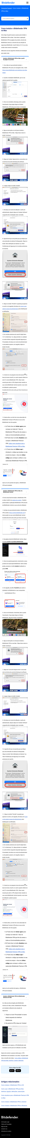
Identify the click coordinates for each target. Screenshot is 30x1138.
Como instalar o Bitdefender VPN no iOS (12, 1085)
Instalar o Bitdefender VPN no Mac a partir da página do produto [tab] (14, 59)
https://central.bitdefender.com (17, 512)
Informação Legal (5, 1122)
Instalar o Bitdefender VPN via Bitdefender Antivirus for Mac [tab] (14, 997)
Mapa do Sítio (4, 1126)
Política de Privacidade (6, 1124)
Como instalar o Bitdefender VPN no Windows (14, 1105)
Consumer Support (6, 8)
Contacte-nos (4, 1128)
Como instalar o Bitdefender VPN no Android (13, 1102)
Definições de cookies (6, 1131)
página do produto (17, 500)
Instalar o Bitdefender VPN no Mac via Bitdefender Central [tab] (12, 491)
